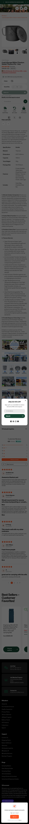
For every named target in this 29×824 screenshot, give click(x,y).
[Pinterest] (13, 421)
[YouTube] (18, 421)
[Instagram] (15, 421)
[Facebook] (11, 421)
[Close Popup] (25, 400)
